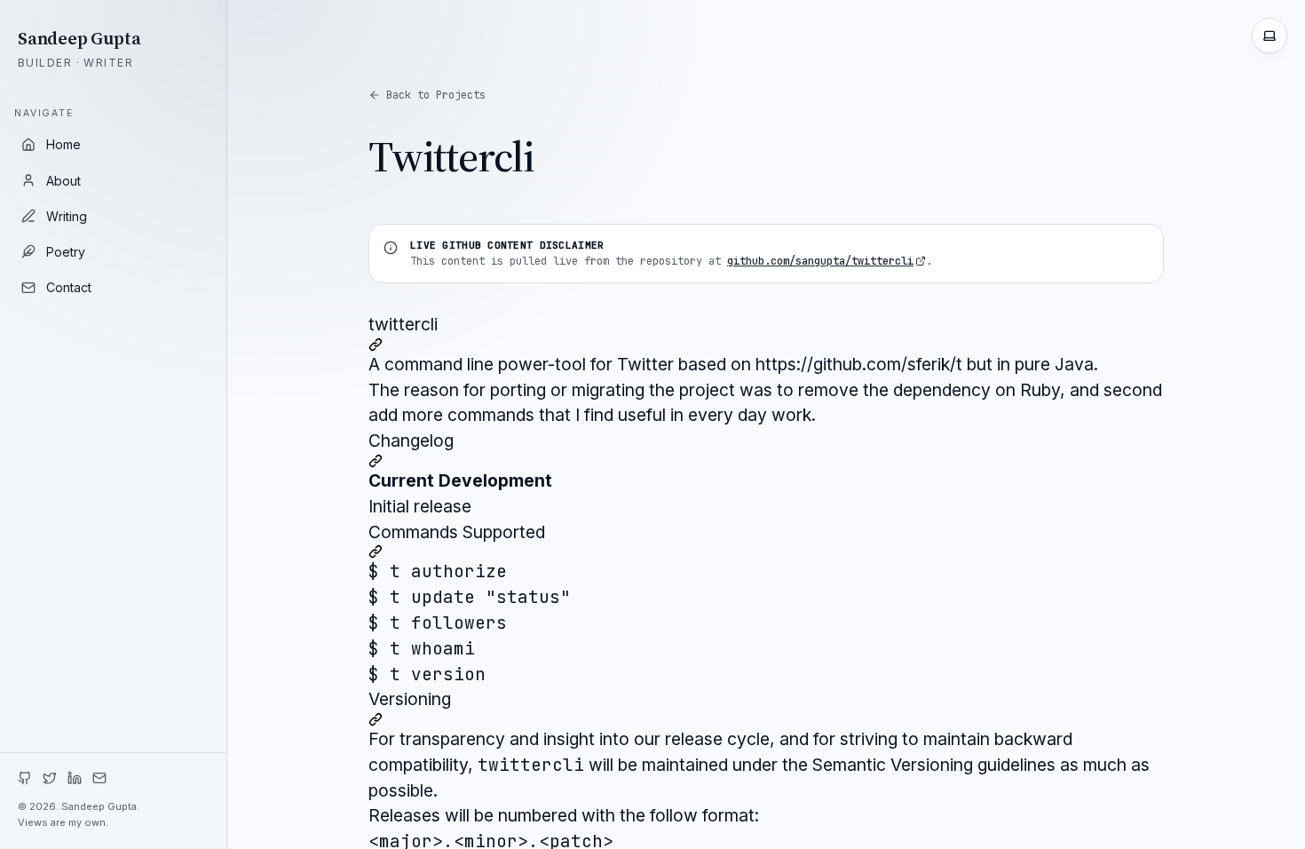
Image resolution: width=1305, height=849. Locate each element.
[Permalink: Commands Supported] (766, 551)
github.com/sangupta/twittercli (820, 261)
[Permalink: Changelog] (766, 461)
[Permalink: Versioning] (766, 719)
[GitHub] (25, 778)
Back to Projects (436, 95)
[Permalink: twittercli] (766, 344)
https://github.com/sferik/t (858, 364)
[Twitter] (50, 778)
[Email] (99, 778)
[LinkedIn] (74, 778)
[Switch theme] (1269, 35)
